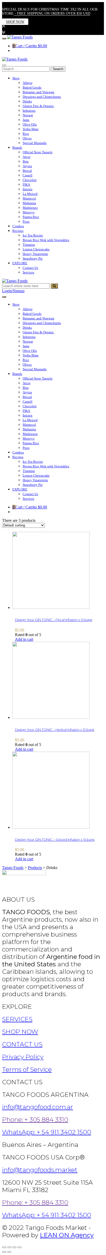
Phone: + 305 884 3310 (35, 1119)
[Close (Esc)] (4, 1247)
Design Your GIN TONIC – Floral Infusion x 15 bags (53, 620)
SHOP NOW (15, 22)
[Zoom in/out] (19, 1247)
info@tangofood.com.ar (37, 1107)
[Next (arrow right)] (9, 1252)
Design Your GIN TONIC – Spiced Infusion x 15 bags (54, 840)
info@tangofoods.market (39, 1170)
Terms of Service (27, 1069)
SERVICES (17, 1019)
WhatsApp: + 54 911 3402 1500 (46, 1132)
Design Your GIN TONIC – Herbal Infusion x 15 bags (54, 730)
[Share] (9, 1247)
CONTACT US (22, 1044)
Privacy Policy (22, 1057)
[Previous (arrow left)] (4, 1252)
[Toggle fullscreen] (14, 1247)
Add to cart (24, 639)
